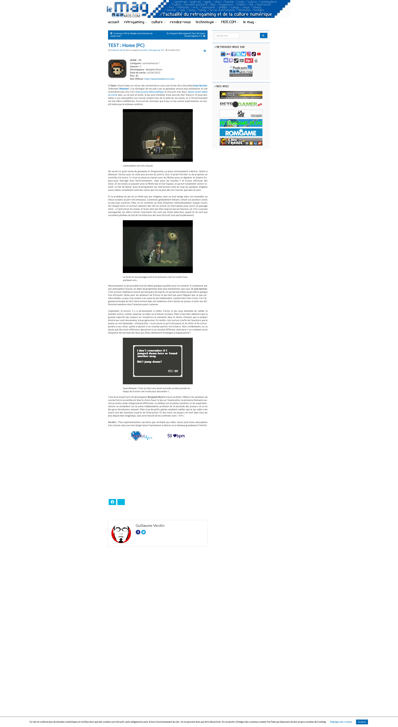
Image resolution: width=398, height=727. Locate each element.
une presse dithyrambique (150, 91)
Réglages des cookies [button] (341, 721)
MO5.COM (229, 21)
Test (162, 50)
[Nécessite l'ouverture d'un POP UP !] (241, 70)
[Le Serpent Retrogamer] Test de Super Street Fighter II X (186, 34)
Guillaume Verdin (118, 50)
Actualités (144, 50)
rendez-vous (180, 21)
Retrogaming (154, 50)
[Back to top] (391, 720)
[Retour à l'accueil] (199, 9)
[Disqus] (158, 592)
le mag (249, 21)
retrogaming (135, 21)
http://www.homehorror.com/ (160, 78)
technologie (205, 21)
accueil (113, 21)
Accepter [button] (362, 722)
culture (158, 21)
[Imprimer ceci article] (205, 50)
